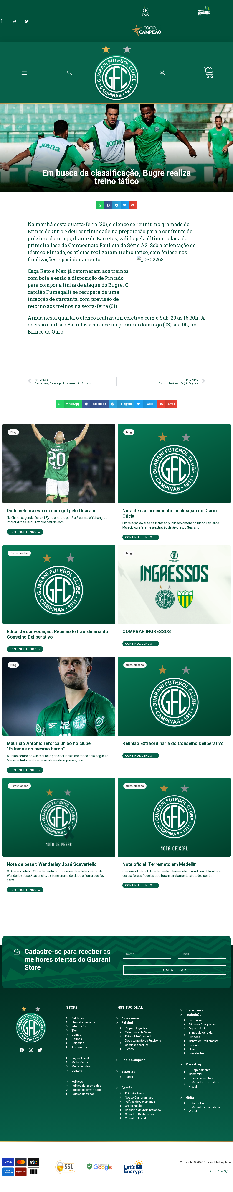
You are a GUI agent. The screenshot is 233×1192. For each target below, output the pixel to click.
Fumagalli (58, 292)
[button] (100, 205)
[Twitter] (40, 1050)
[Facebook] (22, 1050)
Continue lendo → (25, 531)
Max (61, 271)
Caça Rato (39, 271)
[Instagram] (31, 1050)
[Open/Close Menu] (24, 72)
